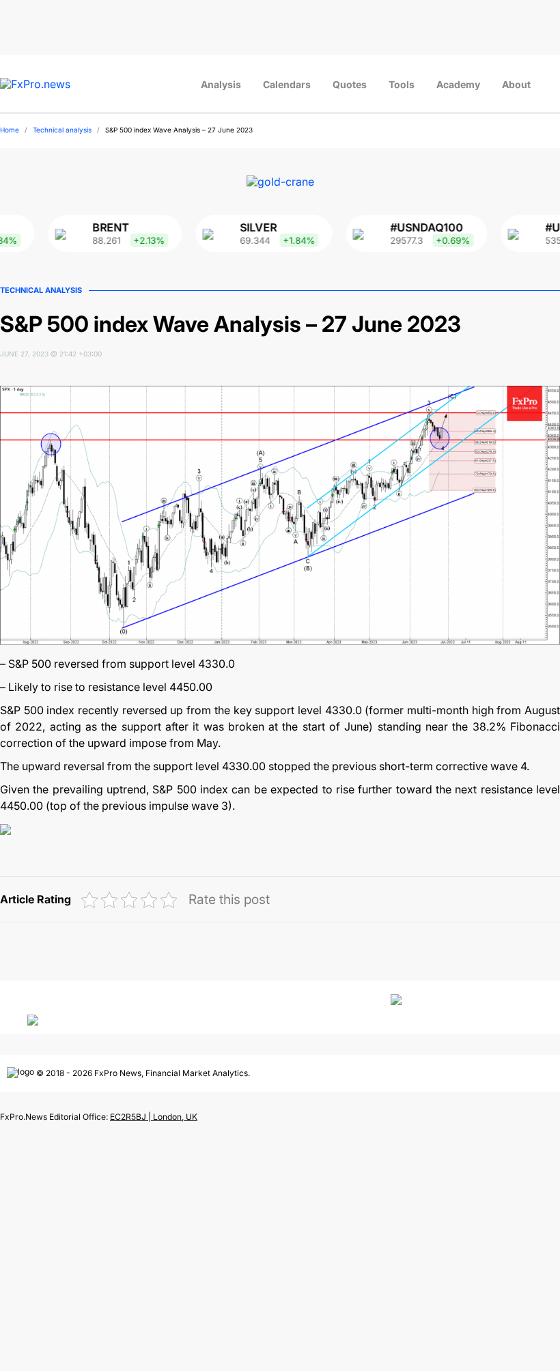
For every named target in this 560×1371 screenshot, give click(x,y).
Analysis (221, 84)
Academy (458, 84)
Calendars (287, 84)
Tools (402, 84)
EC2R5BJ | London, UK (153, 1117)
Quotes (350, 84)
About (516, 84)
